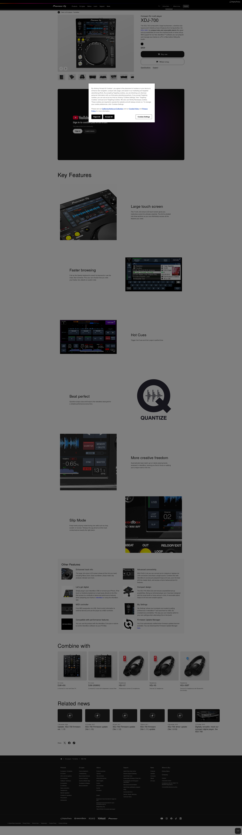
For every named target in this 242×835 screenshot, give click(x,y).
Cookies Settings (144, 117)
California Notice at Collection (112, 109)
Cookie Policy (134, 109)
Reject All (96, 117)
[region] (122, 102)
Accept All (108, 117)
